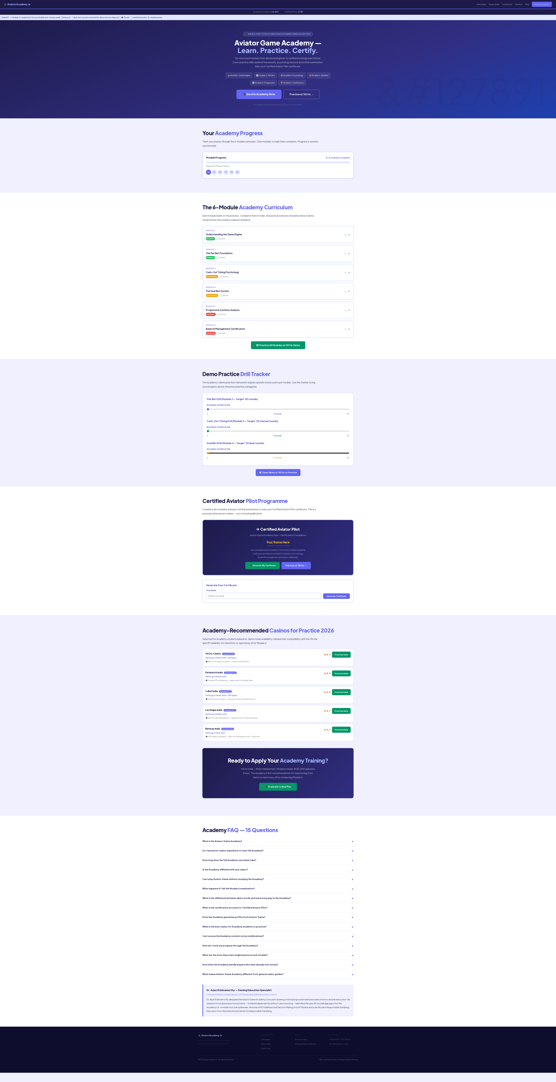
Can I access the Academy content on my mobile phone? (278, 936)
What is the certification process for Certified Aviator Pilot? (278, 907)
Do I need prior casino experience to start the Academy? (278, 850)
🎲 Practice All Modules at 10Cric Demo (278, 345)
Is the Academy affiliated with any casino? (278, 869)
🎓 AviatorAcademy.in (17, 4)
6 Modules (481, 4)
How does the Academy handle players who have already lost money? (278, 964)
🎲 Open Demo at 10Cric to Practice (278, 472)
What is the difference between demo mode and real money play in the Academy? (278, 898)
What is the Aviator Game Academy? (278, 841)
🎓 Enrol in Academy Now (259, 94)
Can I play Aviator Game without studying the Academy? (278, 879)
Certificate (507, 4)
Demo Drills (494, 4)
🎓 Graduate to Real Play (278, 786)
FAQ (527, 4)
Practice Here (341, 654)
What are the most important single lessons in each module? (278, 955)
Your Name (211, 590)
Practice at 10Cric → (301, 94)
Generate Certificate (336, 596)
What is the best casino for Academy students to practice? (278, 926)
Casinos (518, 4)
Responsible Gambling (305, 1044)
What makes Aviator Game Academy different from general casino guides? (278, 974)
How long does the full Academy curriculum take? (278, 860)
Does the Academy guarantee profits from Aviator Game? (278, 917)
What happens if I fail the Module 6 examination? (278, 888)
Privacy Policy (301, 1039)
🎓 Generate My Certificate (262, 565)
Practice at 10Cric (542, 4)
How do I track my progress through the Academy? (278, 945)
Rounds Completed (218, 405)
